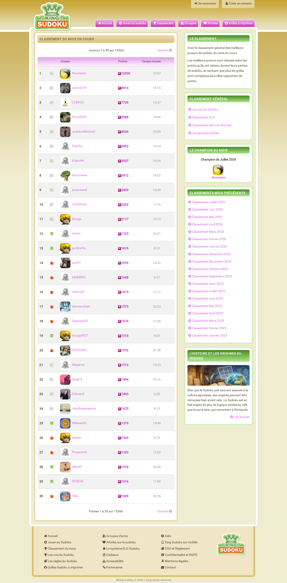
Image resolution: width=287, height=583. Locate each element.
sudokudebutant (83, 131)
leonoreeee (79, 175)
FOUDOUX (79, 204)
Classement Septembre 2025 (212, 276)
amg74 (77, 379)
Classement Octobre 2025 (210, 269)
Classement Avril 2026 (207, 224)
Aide (168, 536)
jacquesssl (79, 190)
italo (75, 496)
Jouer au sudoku (134, 23)
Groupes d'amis (117, 536)
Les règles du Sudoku (62, 561)
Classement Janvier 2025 (209, 335)
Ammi (76, 233)
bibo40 (77, 467)
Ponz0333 (79, 117)
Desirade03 (80, 321)
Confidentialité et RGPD (181, 555)
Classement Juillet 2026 (208, 202)
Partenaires (114, 567)
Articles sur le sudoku (121, 542)
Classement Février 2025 (209, 328)
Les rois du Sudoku (205, 109)
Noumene (79, 73)
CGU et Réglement (177, 548)
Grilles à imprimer (241, 23)
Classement (165, 23)
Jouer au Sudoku (59, 542)
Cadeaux (112, 555)
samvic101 (79, 88)
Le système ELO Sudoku (123, 548)
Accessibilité (114, 561)
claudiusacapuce (84, 408)
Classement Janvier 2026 (209, 246)
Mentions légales (176, 561)
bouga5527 (80, 335)
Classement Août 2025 (208, 284)
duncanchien (81, 306)
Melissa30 (79, 423)
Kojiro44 (78, 161)
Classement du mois (62, 548)
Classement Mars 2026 (208, 232)
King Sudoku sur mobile (181, 542)
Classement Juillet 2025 (208, 291)
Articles (212, 23)
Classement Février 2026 (209, 239)
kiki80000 (79, 277)
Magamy (78, 365)
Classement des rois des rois (211, 125)
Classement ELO (203, 117)
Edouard (78, 394)
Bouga (76, 219)
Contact (170, 567)
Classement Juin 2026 (207, 209)
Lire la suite (242, 417)
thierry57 (78, 292)
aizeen (76, 437)
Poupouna (79, 452)
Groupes (190, 23)
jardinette (78, 248)
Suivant (163, 50)
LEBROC (78, 102)
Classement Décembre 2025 (211, 254)
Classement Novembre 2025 (211, 261)
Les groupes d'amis (205, 133)
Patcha (77, 146)
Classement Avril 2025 (207, 313)
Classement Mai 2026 (207, 217)
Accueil (107, 23)
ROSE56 (78, 481)
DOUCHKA (79, 350)
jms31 (76, 263)
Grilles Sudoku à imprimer (65, 567)
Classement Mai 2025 (207, 306)
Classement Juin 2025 (207, 298)
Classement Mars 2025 (208, 321)
